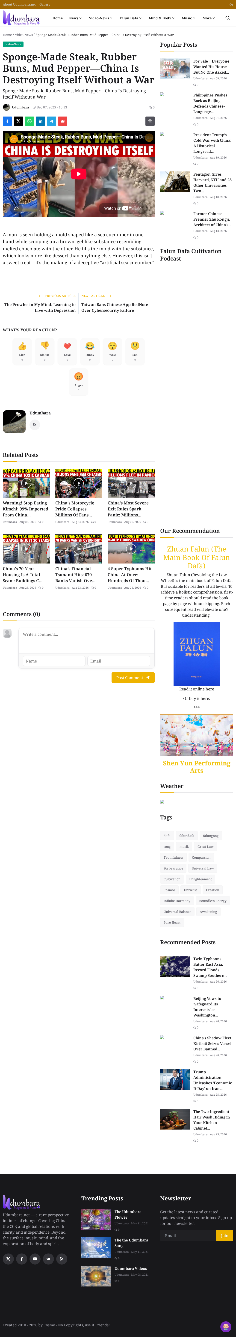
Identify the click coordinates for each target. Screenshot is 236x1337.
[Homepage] (21, 18)
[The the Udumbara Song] (96, 1247)
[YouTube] (35, 1259)
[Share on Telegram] (51, 121)
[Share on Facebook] (7, 121)
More (207, 18)
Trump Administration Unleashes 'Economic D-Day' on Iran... (212, 1080)
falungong (211, 835)
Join (224, 1235)
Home (58, 18)
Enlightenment (200, 879)
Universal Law (203, 868)
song (167, 846)
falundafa (186, 835)
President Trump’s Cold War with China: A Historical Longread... (212, 143)
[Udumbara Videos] (96, 1276)
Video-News (99, 18)
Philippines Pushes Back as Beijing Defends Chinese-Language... (210, 103)
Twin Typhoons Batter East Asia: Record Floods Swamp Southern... (210, 967)
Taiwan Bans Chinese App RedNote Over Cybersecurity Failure (114, 307)
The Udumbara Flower (128, 1214)
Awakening (208, 911)
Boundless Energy (213, 901)
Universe (190, 890)
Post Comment (129, 677)
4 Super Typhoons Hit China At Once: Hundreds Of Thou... (130, 574)
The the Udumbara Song (131, 1243)
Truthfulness (173, 857)
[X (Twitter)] (8, 1259)
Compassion (201, 857)
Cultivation (172, 879)
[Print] (150, 121)
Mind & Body (160, 18)
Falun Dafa (129, 18)
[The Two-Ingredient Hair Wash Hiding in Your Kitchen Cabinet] (175, 1119)
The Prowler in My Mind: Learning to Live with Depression (40, 307)
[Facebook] (21, 1259)
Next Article (93, 296)
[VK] (48, 1259)
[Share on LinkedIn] (40, 121)
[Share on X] (18, 121)
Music (187, 18)
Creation (212, 890)
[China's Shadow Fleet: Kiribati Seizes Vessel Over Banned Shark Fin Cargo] (175, 1045)
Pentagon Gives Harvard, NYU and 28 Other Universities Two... (212, 182)
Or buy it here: (196, 698)
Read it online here (196, 689)
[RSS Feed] (35, 425)
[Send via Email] (62, 121)
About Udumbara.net (19, 4)
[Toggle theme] (231, 4)
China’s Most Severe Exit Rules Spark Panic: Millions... (128, 509)
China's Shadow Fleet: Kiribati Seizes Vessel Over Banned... (213, 1043)
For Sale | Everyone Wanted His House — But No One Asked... (212, 67)
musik (184, 846)
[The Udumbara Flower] (96, 1219)
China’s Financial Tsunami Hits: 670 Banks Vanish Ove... (75, 574)
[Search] (227, 18)
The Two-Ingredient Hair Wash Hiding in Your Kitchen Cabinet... (211, 1120)
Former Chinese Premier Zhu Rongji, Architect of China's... (212, 219)
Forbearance (173, 868)
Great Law (206, 846)
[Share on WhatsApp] (29, 121)
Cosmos (169, 890)
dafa (167, 835)
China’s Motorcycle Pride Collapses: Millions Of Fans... (74, 509)
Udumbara (40, 413)
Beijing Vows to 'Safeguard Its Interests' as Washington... (207, 1007)
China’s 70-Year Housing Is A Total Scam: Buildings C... (22, 574)
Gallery (44, 4)
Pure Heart (172, 922)
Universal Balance (177, 911)
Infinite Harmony (177, 901)
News (73, 18)
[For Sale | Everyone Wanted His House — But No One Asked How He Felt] (175, 68)
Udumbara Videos (131, 1268)
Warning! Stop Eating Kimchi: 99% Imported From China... (25, 509)
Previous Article (60, 296)
